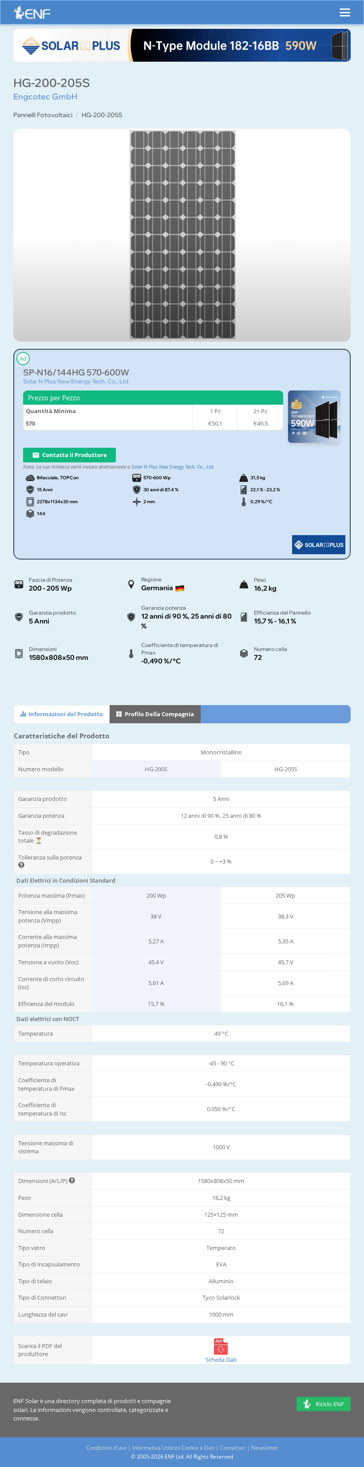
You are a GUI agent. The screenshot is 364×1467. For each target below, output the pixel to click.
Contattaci (232, 1447)
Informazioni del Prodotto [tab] (65, 714)
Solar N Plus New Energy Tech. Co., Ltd (75, 381)
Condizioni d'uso (106, 1447)
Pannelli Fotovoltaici (42, 115)
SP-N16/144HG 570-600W (76, 372)
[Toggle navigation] (345, 8)
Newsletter (264, 1447)
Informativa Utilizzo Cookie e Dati (173, 1447)
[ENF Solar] (32, 15)
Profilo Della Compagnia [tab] (158, 714)
